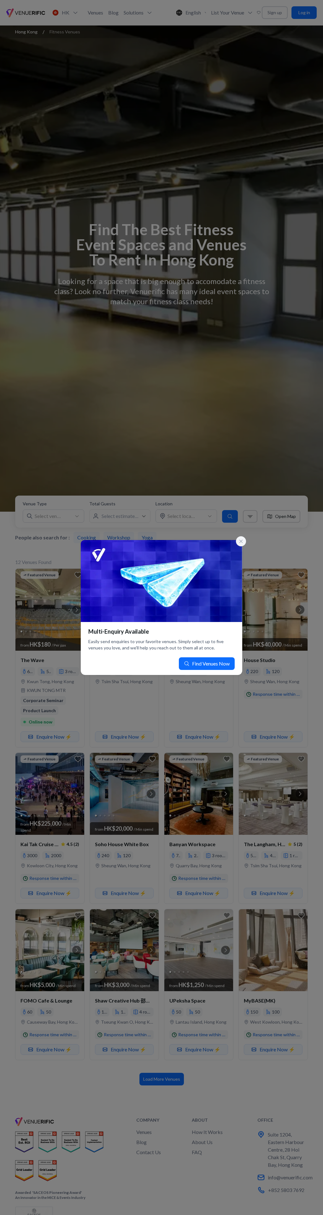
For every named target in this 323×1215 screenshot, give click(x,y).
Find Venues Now (211, 663)
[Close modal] (241, 541)
